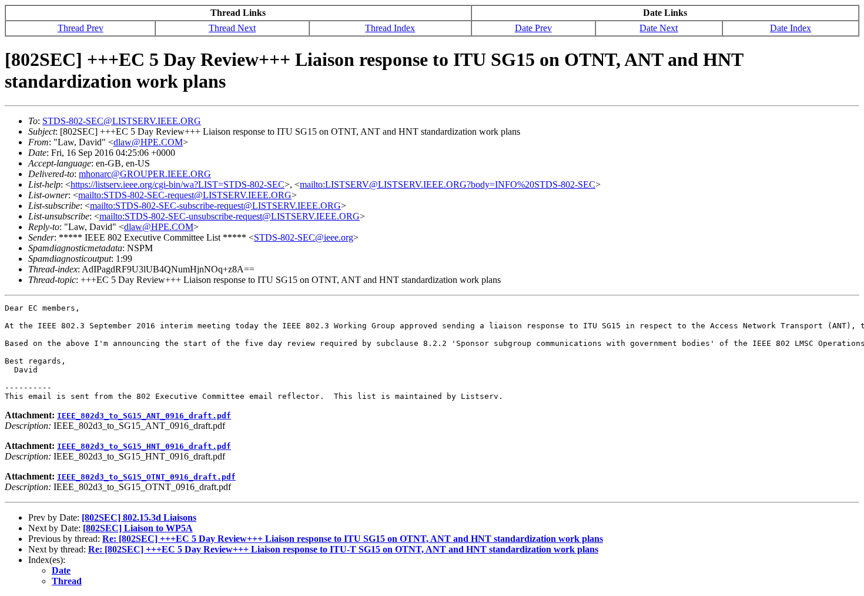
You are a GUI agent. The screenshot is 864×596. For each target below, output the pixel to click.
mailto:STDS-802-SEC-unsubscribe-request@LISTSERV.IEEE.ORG (229, 216)
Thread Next (232, 28)
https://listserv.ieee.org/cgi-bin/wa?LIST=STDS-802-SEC (177, 184)
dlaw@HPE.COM (148, 142)
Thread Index (390, 28)
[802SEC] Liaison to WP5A (138, 528)
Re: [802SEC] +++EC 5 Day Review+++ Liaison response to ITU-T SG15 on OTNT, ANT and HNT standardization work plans (343, 549)
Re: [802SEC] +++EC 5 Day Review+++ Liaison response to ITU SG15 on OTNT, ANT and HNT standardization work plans (352, 539)
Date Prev (533, 28)
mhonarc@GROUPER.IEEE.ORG (145, 174)
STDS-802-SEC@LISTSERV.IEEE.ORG (121, 121)
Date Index (790, 28)
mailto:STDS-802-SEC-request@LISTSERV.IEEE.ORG (185, 195)
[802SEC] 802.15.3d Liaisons (139, 517)
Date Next (658, 28)
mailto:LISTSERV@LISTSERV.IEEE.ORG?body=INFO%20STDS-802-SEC (447, 184)
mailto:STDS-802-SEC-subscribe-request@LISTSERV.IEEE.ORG (215, 206)
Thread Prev (80, 28)
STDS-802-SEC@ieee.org (303, 237)
